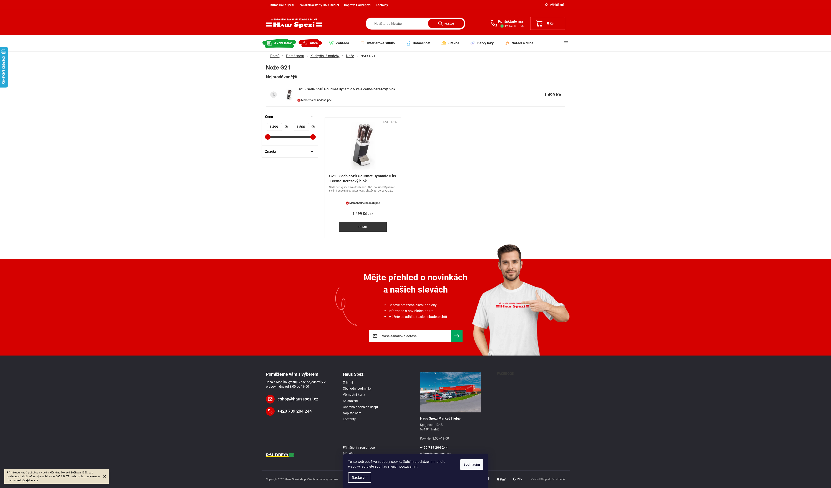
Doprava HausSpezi (357, 5)
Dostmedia (558, 479)
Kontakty (382, 5)
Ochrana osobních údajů (360, 407)
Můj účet (349, 454)
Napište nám (352, 413)
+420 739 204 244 (294, 411)
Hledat (449, 23)
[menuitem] (279, 43)
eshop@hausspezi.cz (297, 399)
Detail (363, 227)
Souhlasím (471, 464)
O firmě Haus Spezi (281, 5)
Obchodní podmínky (357, 388)
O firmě (348, 382)
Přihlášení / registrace (359, 448)
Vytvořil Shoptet (540, 479)
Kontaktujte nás (511, 21)
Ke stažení (350, 401)
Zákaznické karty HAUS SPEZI (319, 5)
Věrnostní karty (354, 395)
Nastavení (359, 477)
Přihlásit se (457, 336)
